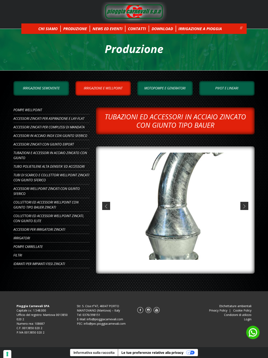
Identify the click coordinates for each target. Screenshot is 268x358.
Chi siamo (48, 28)
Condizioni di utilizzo (237, 315)
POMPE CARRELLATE (28, 246)
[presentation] (106, 206)
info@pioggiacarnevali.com (105, 319)
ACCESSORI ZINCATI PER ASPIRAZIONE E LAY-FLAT (48, 118)
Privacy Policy (218, 310)
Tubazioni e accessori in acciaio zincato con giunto (50, 155)
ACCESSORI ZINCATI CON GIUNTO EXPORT (43, 144)
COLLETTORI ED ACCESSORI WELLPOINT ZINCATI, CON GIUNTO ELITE (48, 218)
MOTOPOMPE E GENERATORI (165, 88)
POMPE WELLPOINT (27, 110)
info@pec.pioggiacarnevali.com (105, 324)
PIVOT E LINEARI (226, 88)
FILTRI (17, 255)
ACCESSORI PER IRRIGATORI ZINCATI (39, 229)
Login (247, 319)
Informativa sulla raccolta (94, 352)
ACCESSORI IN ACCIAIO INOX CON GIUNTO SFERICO (50, 135)
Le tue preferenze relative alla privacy (152, 352)
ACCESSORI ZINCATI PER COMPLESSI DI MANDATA (49, 127)
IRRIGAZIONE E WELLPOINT (103, 88)
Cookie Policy (242, 310)
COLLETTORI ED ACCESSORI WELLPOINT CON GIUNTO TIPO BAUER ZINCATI (46, 205)
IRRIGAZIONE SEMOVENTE (41, 88)
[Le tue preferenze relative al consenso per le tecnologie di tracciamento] (7, 354)
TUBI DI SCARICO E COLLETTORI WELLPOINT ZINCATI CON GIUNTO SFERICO (51, 177)
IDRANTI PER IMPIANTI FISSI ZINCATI (39, 263)
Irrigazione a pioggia (200, 28)
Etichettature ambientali (235, 306)
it (241, 28)
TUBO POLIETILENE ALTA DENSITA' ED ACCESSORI (49, 166)
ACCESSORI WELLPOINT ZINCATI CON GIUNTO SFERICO (46, 191)
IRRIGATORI (21, 238)
